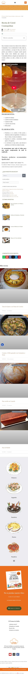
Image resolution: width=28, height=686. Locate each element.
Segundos (14, 497)
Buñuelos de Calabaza (5, 190)
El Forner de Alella (5, 16)
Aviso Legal (13, 669)
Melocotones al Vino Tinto (14, 196)
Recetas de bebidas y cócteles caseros (14, 16)
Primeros (14, 477)
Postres (14, 537)
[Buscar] (24, 175)
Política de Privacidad (6, 669)
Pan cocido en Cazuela (13, 195)
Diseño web (14, 673)
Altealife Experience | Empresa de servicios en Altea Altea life (12, 189)
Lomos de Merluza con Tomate (17, 226)
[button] (15, 2)
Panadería (14, 557)
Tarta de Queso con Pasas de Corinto (12, 306)
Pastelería (14, 517)
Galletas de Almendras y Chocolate (17, 215)
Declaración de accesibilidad (21, 669)
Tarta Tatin (11, 192)
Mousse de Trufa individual (16, 238)
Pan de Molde (6, 447)
